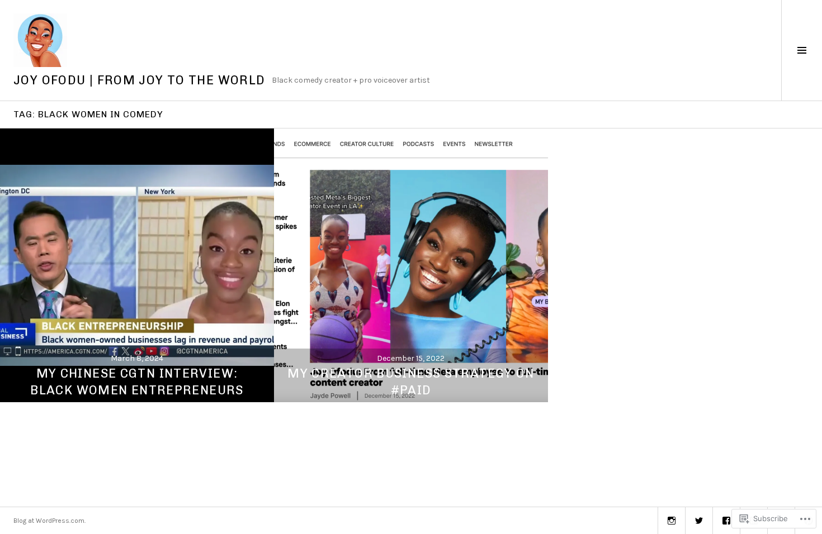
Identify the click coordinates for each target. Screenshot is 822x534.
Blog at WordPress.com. (49, 521)
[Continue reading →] (137, 265)
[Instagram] (671, 520)
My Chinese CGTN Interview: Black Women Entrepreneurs (136, 382)
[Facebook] (726, 520)
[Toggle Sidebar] (801, 50)
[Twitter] (699, 520)
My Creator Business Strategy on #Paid (411, 382)
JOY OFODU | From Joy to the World (139, 80)
